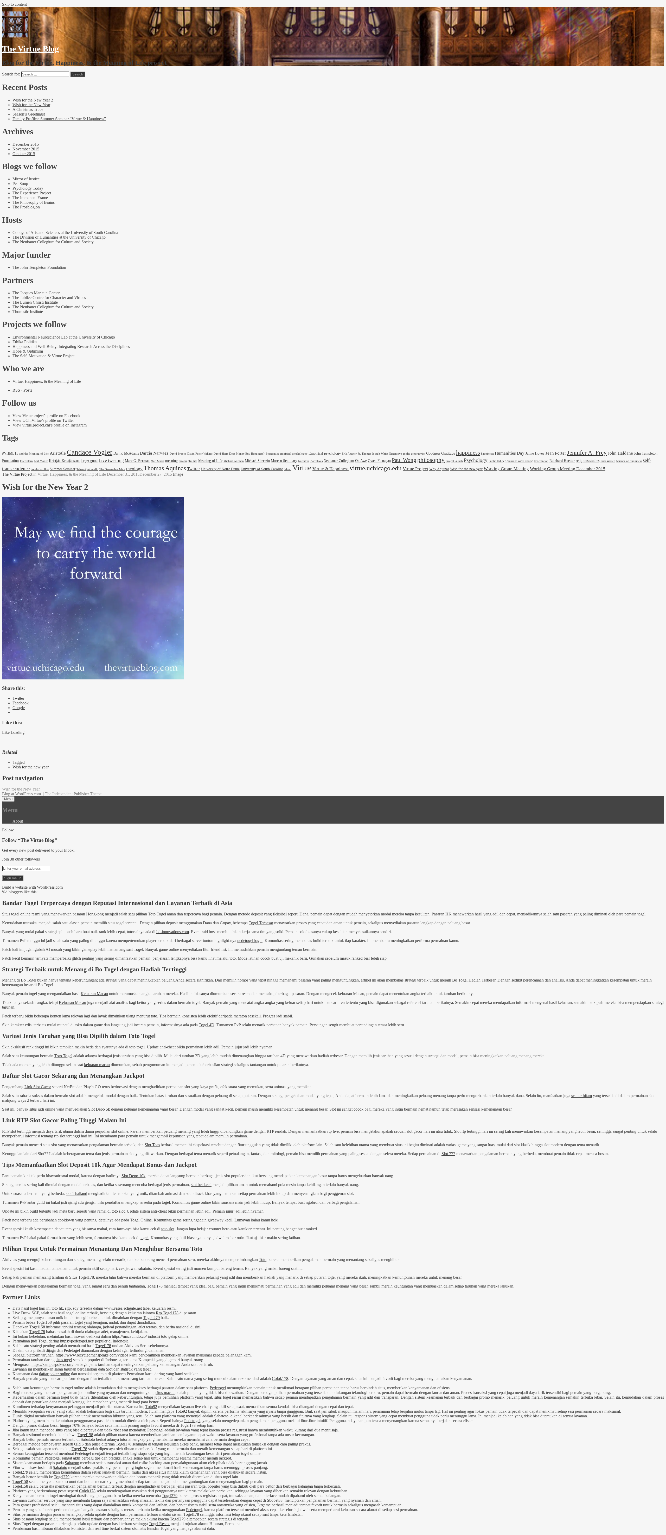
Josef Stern (26, 461)
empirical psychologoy (294, 453)
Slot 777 (448, 1153)
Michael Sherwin (257, 460)
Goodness (433, 453)
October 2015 (23, 153)
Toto (262, 1259)
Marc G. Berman (137, 460)
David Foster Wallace (200, 453)
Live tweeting (111, 460)
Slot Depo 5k (99, 1109)
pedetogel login (249, 940)
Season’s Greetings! (28, 114)
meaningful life (188, 461)
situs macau (165, 1392)
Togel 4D (206, 1025)
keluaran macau (97, 1064)
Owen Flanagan (379, 460)
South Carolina (40, 469)
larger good (89, 460)
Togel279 (20, 1472)
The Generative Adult (112, 469)
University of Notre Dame (220, 469)
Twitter (193, 468)
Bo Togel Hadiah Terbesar (473, 980)
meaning (171, 460)
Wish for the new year (466, 469)
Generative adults (399, 453)
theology (134, 468)
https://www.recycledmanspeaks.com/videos (92, 1355)
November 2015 (25, 149)
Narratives (316, 461)
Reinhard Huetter (562, 460)
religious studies (587, 460)
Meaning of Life (210, 460)
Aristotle (58, 453)
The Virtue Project (17, 474)
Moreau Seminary (284, 460)
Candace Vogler (89, 452)
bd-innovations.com (172, 931)
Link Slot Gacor (37, 1087)
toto (232, 958)
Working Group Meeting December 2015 (567, 468)
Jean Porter (556, 453)
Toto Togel (157, 914)
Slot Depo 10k (133, 1176)
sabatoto (144, 1268)
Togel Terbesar (261, 923)
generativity (418, 453)
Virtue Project (415, 468)
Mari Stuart (157, 461)
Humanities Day (509, 453)
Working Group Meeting (506, 468)
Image (178, 474)
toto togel (137, 1047)
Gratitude (448, 453)
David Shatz (221, 453)
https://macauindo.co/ (129, 1336)
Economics (272, 453)
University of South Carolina (262, 469)
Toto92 (151, 1406)
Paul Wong (404, 460)
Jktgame (264, 1505)
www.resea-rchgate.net (123, 1308)
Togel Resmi (159, 1523)
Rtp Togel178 (167, 1313)
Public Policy (496, 461)
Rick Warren (607, 461)
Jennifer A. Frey (587, 452)
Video (287, 469)
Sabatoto (221, 1416)
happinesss (487, 453)
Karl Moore (41, 461)
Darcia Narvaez (154, 453)
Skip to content (14, 4)
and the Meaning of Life (34, 453)
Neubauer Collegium (339, 460)
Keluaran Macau (94, 993)
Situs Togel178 (81, 1277)
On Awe (361, 460)
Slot (109, 1369)
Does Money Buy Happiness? (247, 453)
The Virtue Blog (30, 48)
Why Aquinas (439, 469)
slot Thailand (76, 1193)
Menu (8, 799)
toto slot (118, 1211)
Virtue (301, 467)
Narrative (303, 461)
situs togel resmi (227, 1397)
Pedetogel (72, 1350)
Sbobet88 (275, 1500)
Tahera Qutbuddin (87, 469)
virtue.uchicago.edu (376, 468)
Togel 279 (151, 1317)
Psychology (476, 460)
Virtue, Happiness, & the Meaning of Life (71, 474)
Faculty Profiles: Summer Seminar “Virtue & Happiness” (59, 119)
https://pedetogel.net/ (77, 1341)
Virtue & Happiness (330, 468)
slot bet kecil (201, 1184)
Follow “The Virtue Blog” (29, 840)
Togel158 (44, 1322)
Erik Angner (349, 453)
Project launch (454, 461)
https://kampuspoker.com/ (52, 1364)
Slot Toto (152, 1145)
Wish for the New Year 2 (32, 100)
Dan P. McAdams (126, 453)
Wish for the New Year (31, 105)
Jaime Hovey (535, 453)
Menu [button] (7, 9)
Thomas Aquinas (165, 468)
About (17, 821)
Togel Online (141, 1220)
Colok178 (280, 1378)
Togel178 (155, 1286)
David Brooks (178, 453)
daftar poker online (54, 1374)
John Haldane (620, 453)
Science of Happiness (629, 461)
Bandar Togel (158, 1528)
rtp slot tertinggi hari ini (73, 1136)
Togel (138, 949)
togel (166, 1202)
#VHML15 (10, 453)
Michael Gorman (233, 461)
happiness (468, 452)
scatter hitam (581, 1095)
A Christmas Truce (27, 109)
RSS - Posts (22, 390)
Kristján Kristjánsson (64, 460)
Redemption (541, 461)
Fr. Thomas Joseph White (373, 453)
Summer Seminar (62, 469)
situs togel (64, 1360)
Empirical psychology (325, 453)
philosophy (431, 459)
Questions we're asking (519, 461)
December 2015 (25, 144)
